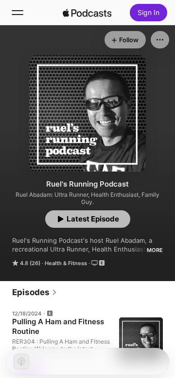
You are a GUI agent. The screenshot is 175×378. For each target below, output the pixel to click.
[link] (34, 292)
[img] (87, 12)
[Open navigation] (17, 12)
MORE (155, 250)
